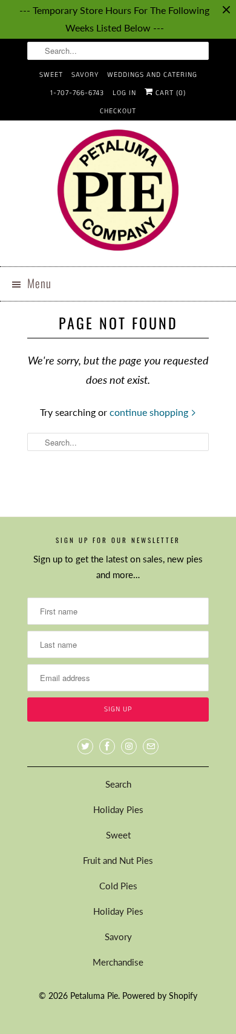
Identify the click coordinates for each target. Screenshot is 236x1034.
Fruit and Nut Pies (118, 860)
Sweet (51, 75)
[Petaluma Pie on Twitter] (85, 746)
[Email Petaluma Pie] (151, 746)
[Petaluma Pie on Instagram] (129, 746)
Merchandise (118, 962)
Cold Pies (118, 885)
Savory (85, 75)
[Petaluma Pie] (118, 193)
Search (118, 784)
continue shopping (150, 412)
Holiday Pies (118, 809)
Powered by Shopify (159, 995)
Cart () (169, 93)
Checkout (118, 111)
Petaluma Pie (94, 995)
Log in (124, 93)
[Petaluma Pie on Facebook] (107, 746)
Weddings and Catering (152, 75)
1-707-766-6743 (77, 93)
